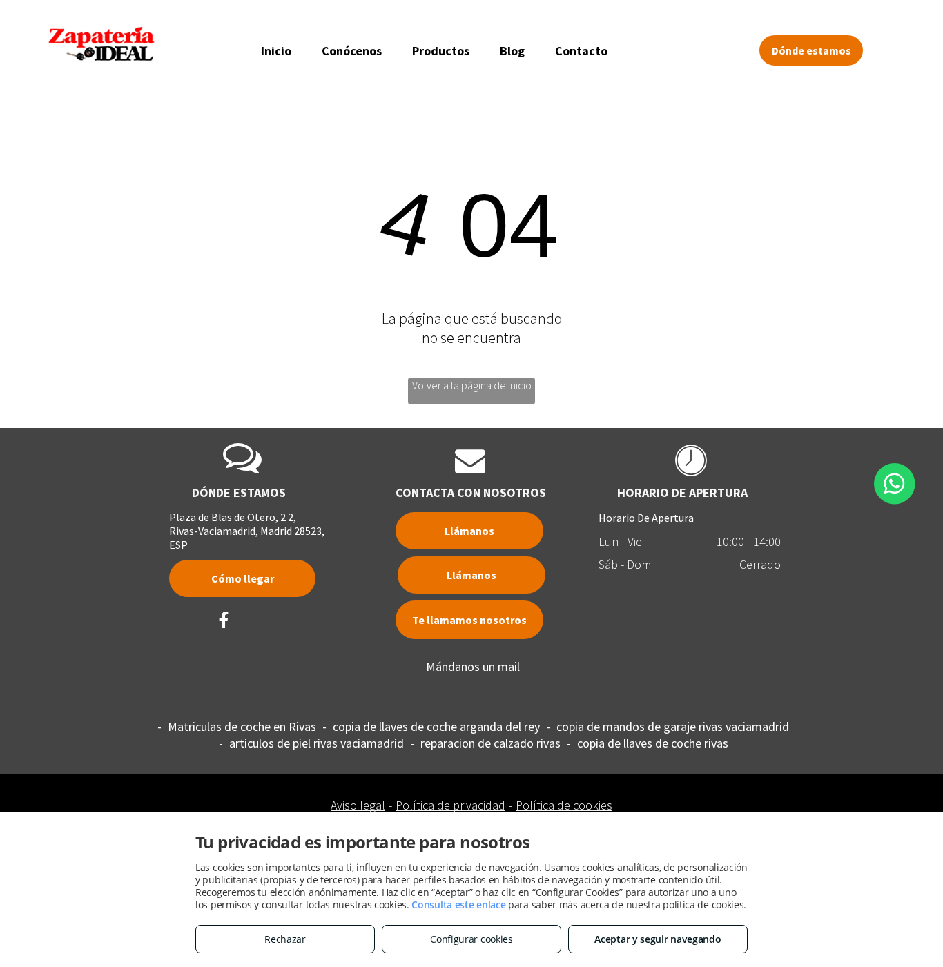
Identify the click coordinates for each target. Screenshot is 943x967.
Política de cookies (564, 805)
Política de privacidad (450, 805)
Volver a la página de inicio (472, 385)
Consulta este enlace (458, 904)
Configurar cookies (471, 939)
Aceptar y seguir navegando (657, 939)
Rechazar (285, 939)
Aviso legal (358, 805)
